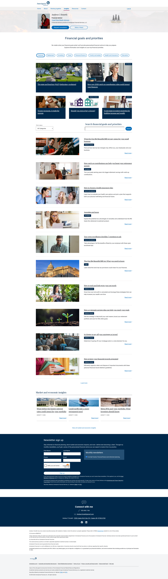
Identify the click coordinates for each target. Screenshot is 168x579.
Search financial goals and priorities (103, 124)
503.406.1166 (85, 510)
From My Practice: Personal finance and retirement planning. (103, 457)
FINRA (75, 484)
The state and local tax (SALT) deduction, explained (57, 84)
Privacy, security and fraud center (89, 563)
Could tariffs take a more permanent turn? (79, 410)
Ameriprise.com (33, 563)
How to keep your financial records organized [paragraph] (101, 359)
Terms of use (76, 563)
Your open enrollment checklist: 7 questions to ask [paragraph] (102, 237)
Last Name (66, 451)
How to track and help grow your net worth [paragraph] (100, 286)
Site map (111, 563)
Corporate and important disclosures (47, 563)
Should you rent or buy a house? (83, 111)
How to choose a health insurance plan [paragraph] (98, 188)
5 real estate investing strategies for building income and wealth (117, 112)
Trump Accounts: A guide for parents (48, 112)
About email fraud (103, 563)
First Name (47, 451)
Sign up (62, 473)
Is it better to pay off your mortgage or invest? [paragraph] (101, 334)
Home (39, 8)
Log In (129, 8)
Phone (46, 457)
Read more (128, 153)
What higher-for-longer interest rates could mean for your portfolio (51, 410)
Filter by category (39, 125)
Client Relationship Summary (65, 563)
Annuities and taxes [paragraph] (91, 212)
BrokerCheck (101, 531)
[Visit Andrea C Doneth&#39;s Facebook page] (82, 522)
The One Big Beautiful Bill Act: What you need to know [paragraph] (104, 261)
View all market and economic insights (84, 428)
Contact (83, 8)
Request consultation (60, 27)
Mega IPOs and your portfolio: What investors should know (115, 410)
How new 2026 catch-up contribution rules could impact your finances (109, 86)
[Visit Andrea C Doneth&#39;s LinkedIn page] (86, 522)
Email (65, 457)
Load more (84, 383)
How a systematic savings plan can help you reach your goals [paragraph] (106, 310)
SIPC (81, 484)
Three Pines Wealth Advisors (60, 20)
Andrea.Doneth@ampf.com (85, 514)
